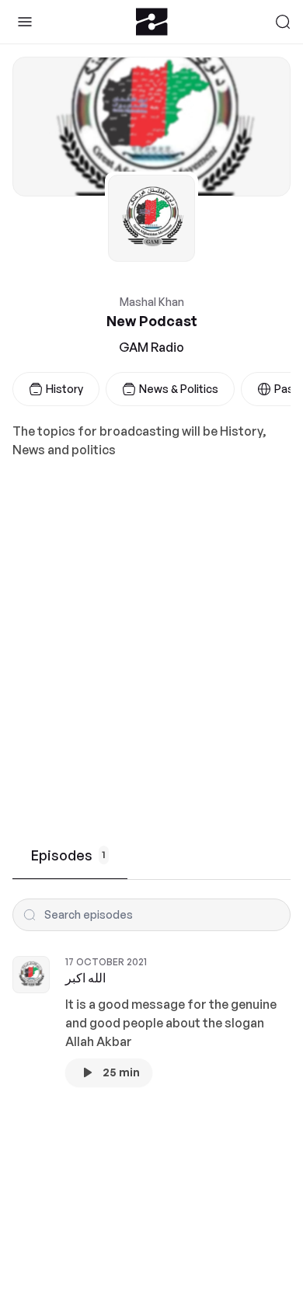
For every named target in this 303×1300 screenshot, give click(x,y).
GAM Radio (151, 347)
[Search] (283, 22)
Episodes (68, 855)
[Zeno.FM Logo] (152, 22)
